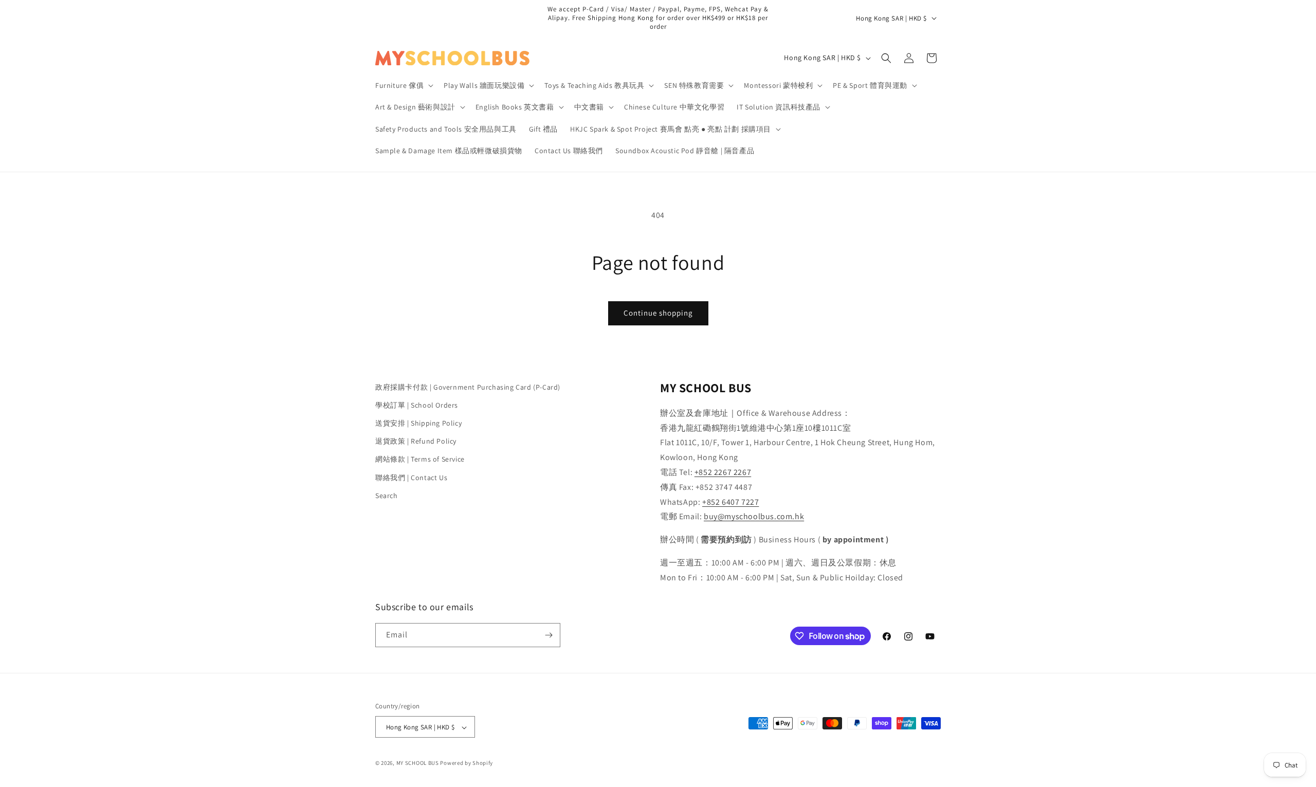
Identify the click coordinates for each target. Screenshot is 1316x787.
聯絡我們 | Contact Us (411, 477)
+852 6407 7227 (730, 502)
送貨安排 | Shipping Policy (418, 423)
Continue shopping (658, 313)
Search (386, 495)
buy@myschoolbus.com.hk (754, 516)
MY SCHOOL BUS (417, 763)
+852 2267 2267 (722, 472)
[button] (403, 85)
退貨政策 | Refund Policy (415, 441)
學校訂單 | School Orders (416, 405)
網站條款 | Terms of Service (420, 459)
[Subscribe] (548, 635)
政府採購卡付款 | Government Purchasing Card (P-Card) (467, 387)
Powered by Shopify (466, 763)
